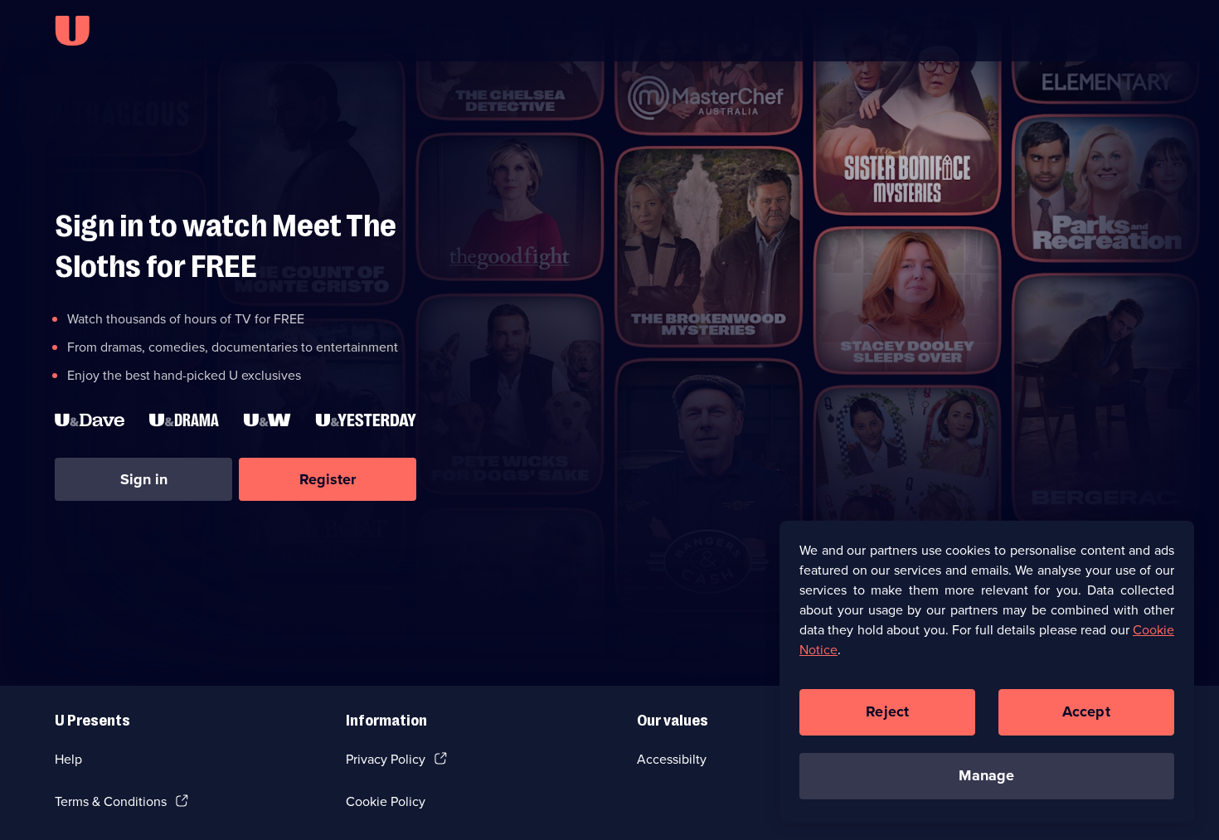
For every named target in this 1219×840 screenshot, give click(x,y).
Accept (1086, 711)
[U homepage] (72, 30)
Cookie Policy (385, 801)
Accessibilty (672, 759)
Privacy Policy (385, 759)
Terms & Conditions (111, 801)
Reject (887, 711)
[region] (986, 671)
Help (68, 759)
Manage (986, 775)
